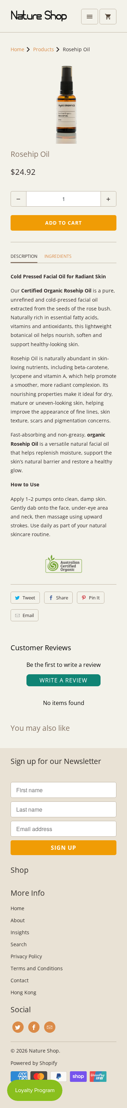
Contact (20, 980)
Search (19, 944)
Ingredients (58, 256)
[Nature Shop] (39, 18)
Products (43, 49)
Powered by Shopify (34, 1063)
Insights (20, 932)
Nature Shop (44, 1050)
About (18, 920)
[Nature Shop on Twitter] (18, 1027)
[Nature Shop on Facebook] (34, 1027)
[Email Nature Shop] (49, 1027)
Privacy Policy (26, 956)
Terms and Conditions (37, 968)
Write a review (63, 680)
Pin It (94, 597)
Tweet (29, 597)
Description (24, 256)
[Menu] (89, 16)
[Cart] (107, 16)
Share (62, 597)
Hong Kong (23, 992)
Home (17, 908)
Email (28, 615)
